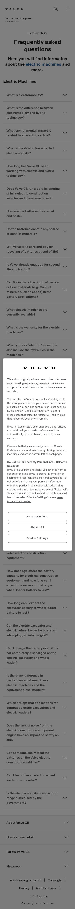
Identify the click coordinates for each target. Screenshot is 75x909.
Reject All (37, 527)
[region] (37, 454)
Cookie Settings (37, 538)
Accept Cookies (37, 516)
